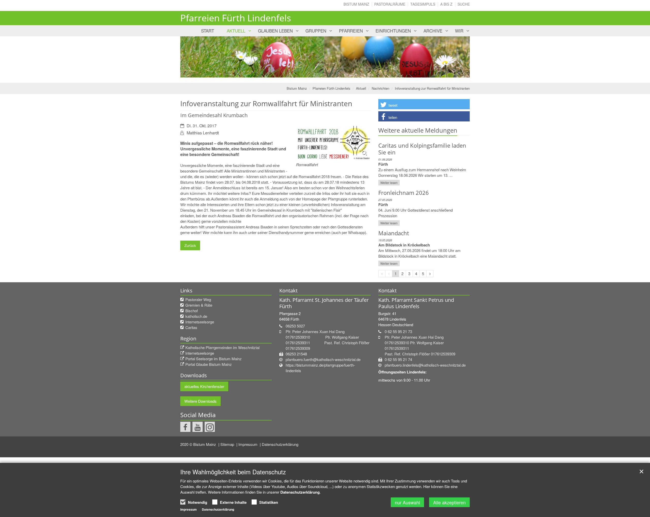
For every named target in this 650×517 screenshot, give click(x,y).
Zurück (190, 245)
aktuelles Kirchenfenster (204, 386)
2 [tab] (328, 72)
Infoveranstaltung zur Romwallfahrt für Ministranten (432, 88)
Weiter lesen (389, 182)
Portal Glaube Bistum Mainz (208, 364)
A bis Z (446, 4)
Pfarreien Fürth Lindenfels (331, 88)
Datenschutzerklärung (280, 444)
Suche (464, 4)
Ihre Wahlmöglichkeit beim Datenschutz (233, 472)
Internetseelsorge (199, 321)
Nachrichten (380, 88)
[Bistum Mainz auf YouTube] (197, 427)
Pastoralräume (389, 4)
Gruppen (315, 30)
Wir (459, 30)
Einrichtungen (393, 30)
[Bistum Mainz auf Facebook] (185, 427)
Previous (193, 57)
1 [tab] (321, 72)
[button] (424, 104)
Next (457, 57)
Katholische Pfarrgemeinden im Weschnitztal (222, 347)
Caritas (191, 327)
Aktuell (236, 30)
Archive (433, 30)
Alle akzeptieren (449, 502)
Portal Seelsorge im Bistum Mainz (213, 358)
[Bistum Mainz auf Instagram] (210, 427)
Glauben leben (275, 30)
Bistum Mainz (356, 4)
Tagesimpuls (422, 4)
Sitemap (227, 444)
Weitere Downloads (200, 401)
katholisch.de (196, 316)
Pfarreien (351, 30)
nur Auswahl (407, 502)
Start (207, 30)
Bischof (191, 310)
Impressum (248, 444)
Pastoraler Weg (198, 299)
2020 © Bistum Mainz (198, 444)
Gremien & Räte (198, 305)
